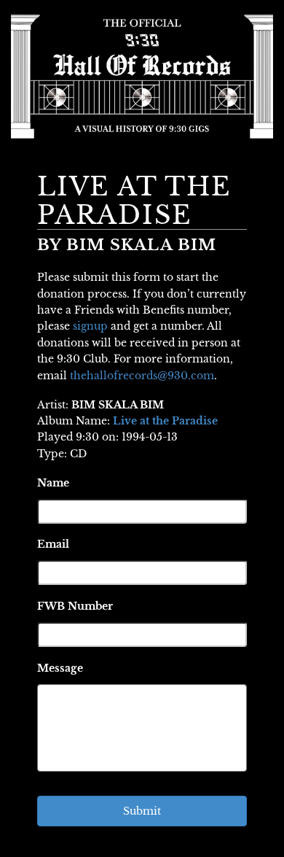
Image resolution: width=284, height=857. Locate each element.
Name (53, 482)
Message (60, 668)
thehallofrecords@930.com (142, 375)
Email (53, 544)
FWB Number (75, 606)
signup (90, 326)
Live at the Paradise (165, 420)
